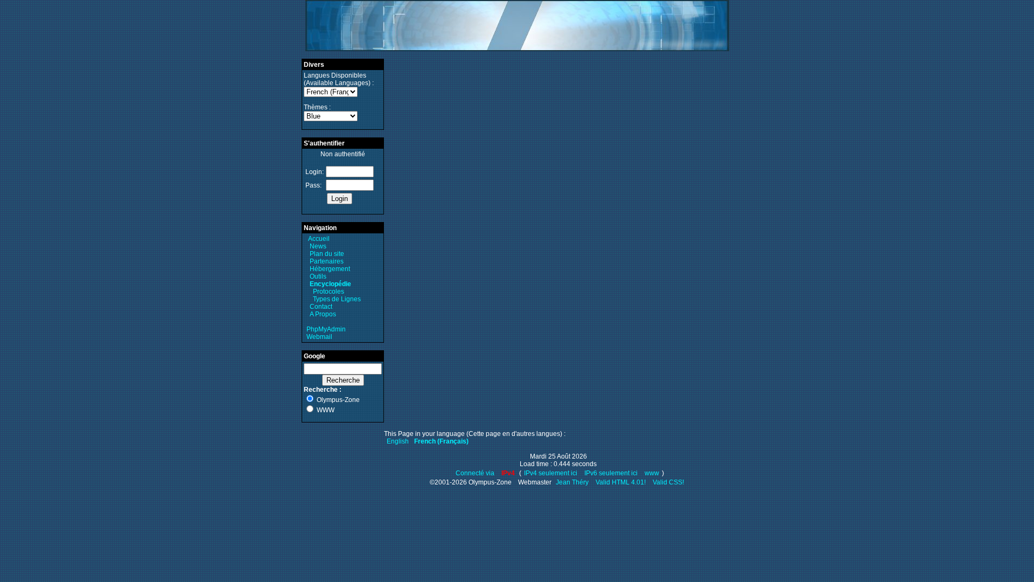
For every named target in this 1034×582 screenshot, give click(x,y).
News (318, 246)
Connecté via (476, 473)
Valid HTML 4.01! (621, 482)
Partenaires (327, 261)
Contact (321, 306)
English (398, 441)
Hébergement (330, 269)
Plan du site (327, 254)
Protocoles (328, 291)
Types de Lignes (337, 299)
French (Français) (441, 441)
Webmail (319, 337)
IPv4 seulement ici (550, 473)
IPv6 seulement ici (611, 473)
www (652, 473)
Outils (318, 276)
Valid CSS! (668, 482)
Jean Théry (572, 482)
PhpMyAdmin (326, 329)
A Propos (323, 314)
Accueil (319, 238)
